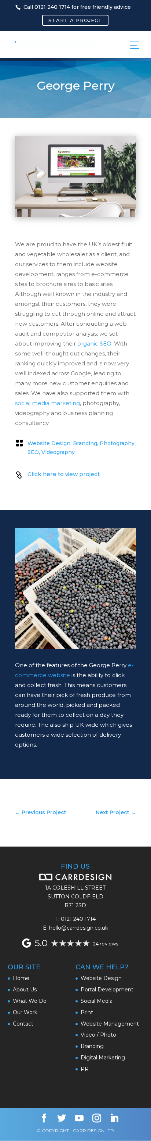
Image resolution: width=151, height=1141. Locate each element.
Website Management (110, 1023)
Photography (117, 443)
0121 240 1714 (78, 919)
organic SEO (94, 343)
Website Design (48, 443)
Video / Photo (98, 1034)
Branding (85, 443)
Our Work (25, 1012)
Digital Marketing (103, 1057)
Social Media (97, 1001)
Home (21, 978)
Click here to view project (63, 474)
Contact (23, 1023)
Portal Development (107, 989)
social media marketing (47, 403)
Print (87, 1012)
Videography (58, 452)
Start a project (75, 20)
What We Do (30, 1001)
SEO (33, 452)
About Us (25, 989)
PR (85, 1069)
